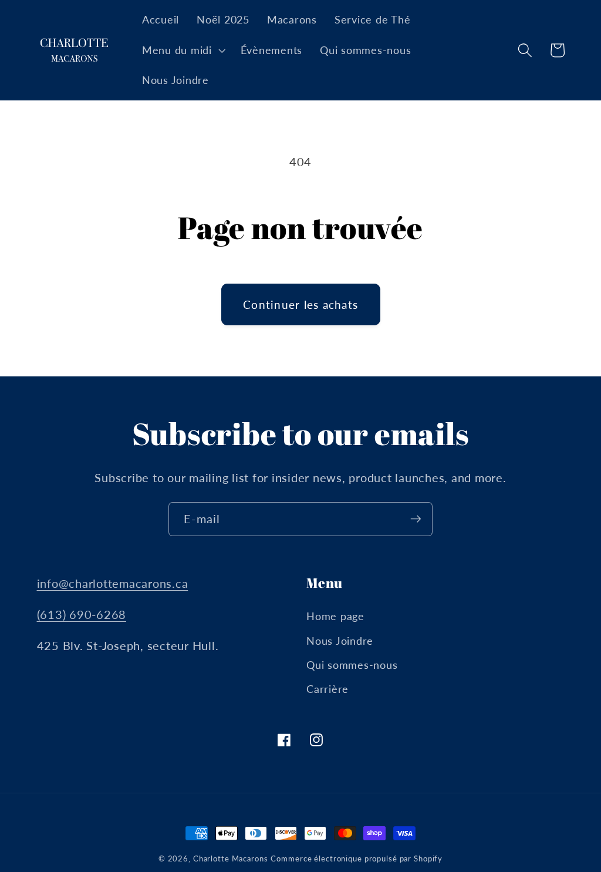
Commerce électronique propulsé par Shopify (357, 858)
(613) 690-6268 (82, 614)
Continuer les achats (300, 304)
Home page (335, 616)
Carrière (327, 689)
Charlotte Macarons (230, 858)
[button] (182, 50)
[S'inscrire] (416, 519)
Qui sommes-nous (351, 665)
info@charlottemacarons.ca (112, 583)
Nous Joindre (339, 641)
